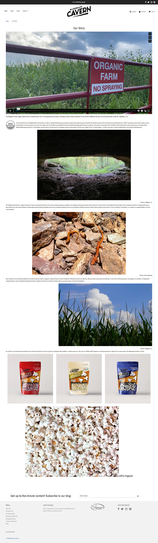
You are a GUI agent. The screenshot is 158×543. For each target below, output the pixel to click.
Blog (18, 11)
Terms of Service (11, 521)
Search (8, 508)
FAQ (7, 524)
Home (5, 11)
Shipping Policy (11, 519)
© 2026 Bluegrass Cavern (12, 538)
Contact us (9, 511)
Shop (12, 11)
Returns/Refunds (11, 516)
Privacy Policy (10, 514)
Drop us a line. (57, 511)
